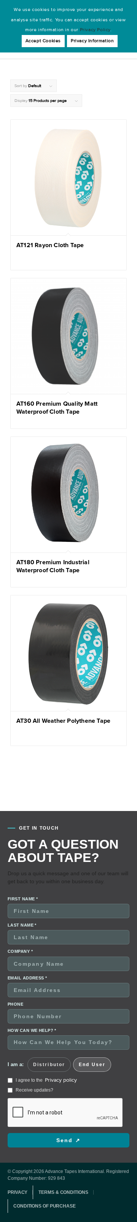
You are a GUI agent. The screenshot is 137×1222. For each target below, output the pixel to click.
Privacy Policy (95, 30)
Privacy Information (92, 41)
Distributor (49, 1064)
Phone (15, 1004)
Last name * (22, 925)
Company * (20, 951)
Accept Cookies (43, 41)
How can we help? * (32, 1030)
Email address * (27, 978)
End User (92, 1064)
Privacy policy (61, 1080)
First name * (23, 899)
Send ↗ (68, 1140)
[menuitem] (20, 1192)
